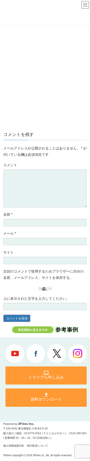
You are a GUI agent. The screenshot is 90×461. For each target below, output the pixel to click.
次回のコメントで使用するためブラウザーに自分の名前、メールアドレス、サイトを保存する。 (43, 274)
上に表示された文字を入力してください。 (36, 298)
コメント (10, 165)
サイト (8, 252)
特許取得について (37, 445)
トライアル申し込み (46, 377)
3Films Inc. (26, 423)
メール (9, 233)
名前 (7, 214)
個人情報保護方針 (13, 445)
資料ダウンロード (46, 399)
